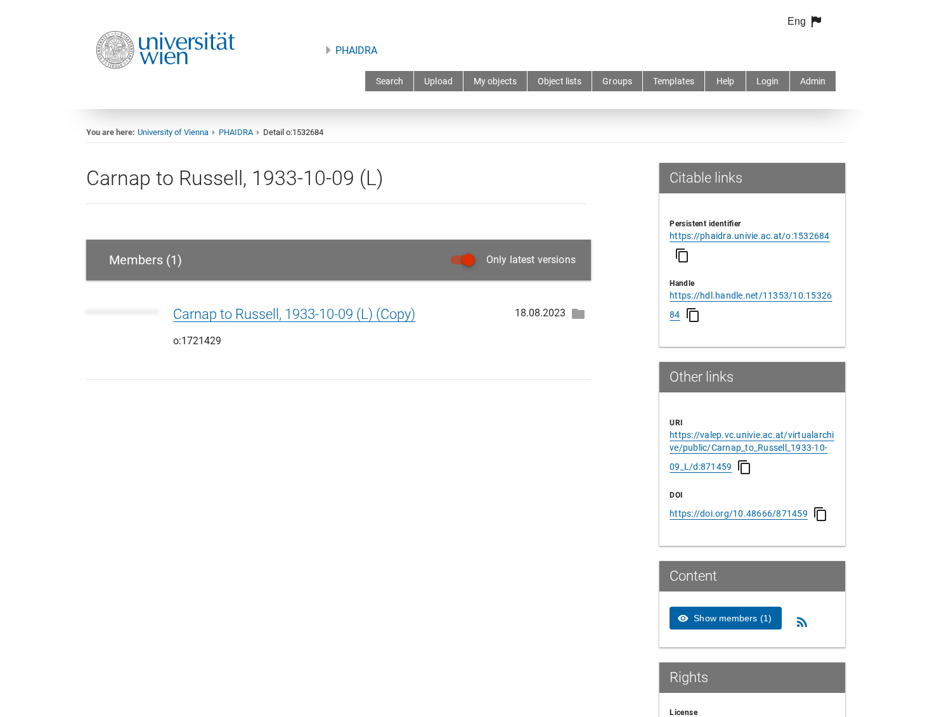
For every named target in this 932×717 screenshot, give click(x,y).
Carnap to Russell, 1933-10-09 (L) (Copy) (294, 314)
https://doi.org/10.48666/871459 (739, 513)
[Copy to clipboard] (682, 255)
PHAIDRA (356, 50)
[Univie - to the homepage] (165, 86)
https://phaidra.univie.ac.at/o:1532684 (750, 236)
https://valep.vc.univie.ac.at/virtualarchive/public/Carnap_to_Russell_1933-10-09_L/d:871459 (752, 451)
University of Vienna (173, 132)
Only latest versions (531, 260)
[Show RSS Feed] (802, 622)
